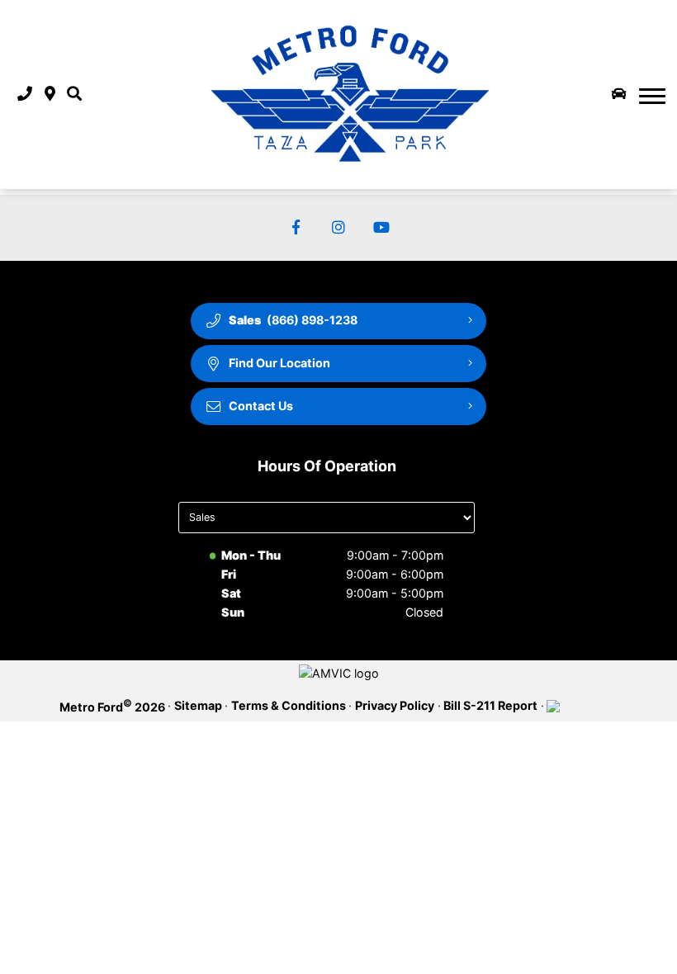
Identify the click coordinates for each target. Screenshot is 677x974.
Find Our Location (279, 363)
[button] (74, 94)
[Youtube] (381, 228)
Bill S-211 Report (490, 705)
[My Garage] (619, 94)
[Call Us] (25, 94)
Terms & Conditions (288, 705)
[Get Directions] (50, 94)
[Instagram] (338, 228)
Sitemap (198, 705)
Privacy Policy (394, 705)
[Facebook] (296, 228)
